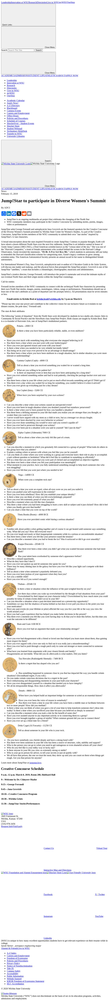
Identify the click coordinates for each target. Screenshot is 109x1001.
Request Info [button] (7, 826)
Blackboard (12, 108)
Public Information (15, 976)
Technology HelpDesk (17, 131)
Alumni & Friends (9, 948)
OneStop (71, 2)
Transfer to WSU (14, 133)
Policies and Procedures (17, 118)
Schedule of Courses (16, 121)
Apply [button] (19, 826)
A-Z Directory (13, 105)
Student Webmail (14, 128)
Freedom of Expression (17, 958)
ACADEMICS (8, 75)
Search (4, 50)
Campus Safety (13, 971)
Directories (42, 2)
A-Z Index (11, 953)
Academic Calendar (16, 100)
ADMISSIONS (22, 75)
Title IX (10, 968)
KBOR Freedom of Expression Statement (25, 981)
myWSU (63, 2)
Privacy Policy (13, 963)
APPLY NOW (71, 75)
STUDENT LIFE (37, 75)
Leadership (6, 2)
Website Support (14, 978)
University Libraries (16, 136)
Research (33, 2)
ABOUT (61, 75)
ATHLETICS (51, 75)
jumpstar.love (35, 762)
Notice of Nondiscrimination (19, 966)
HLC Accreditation (15, 984)
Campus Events (14, 110)
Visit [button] (15, 826)
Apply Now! (12, 103)
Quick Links (7, 25)
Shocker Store (13, 126)
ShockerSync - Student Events (20, 123)
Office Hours (13, 116)
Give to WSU (53, 2)
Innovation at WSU (20, 2)
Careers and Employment (18, 113)
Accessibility (12, 973)
